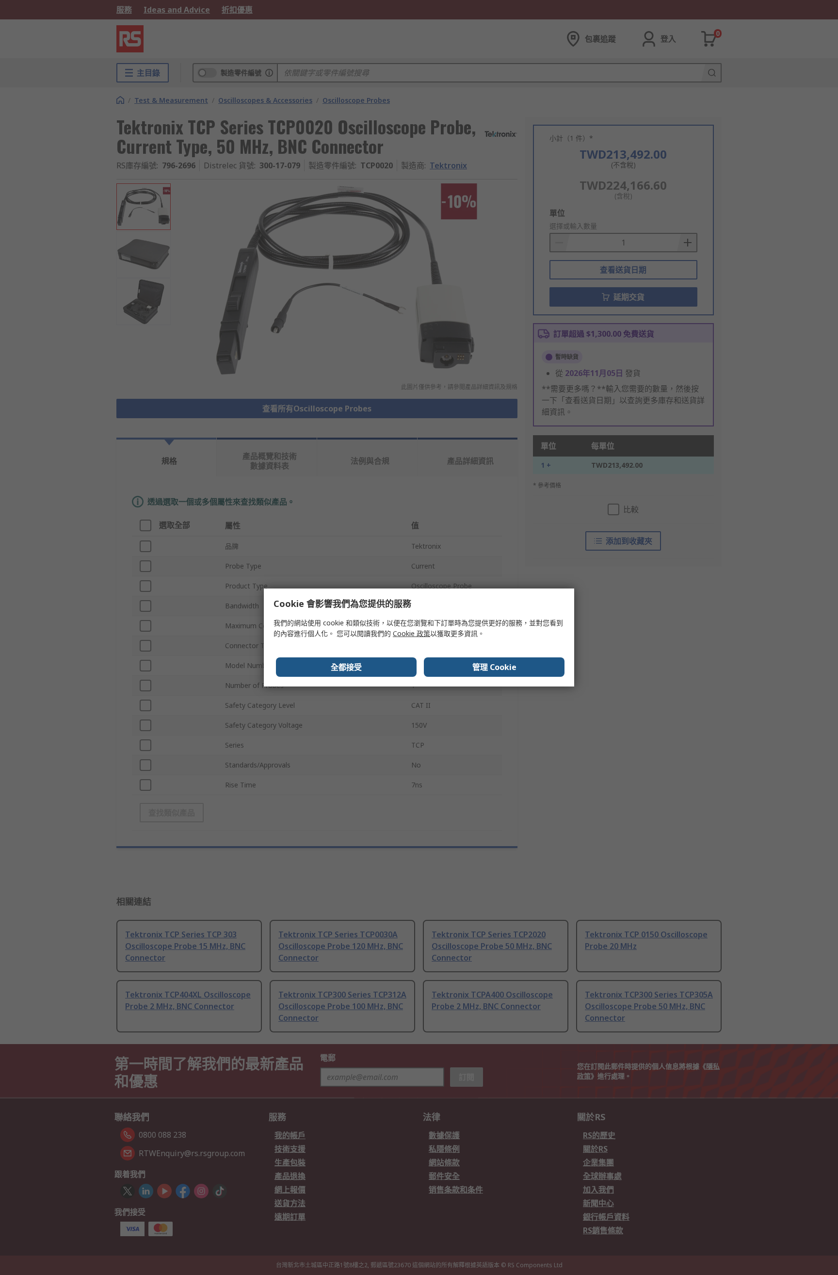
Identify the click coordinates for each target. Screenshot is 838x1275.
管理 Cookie (494, 667)
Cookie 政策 (411, 633)
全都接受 (346, 667)
